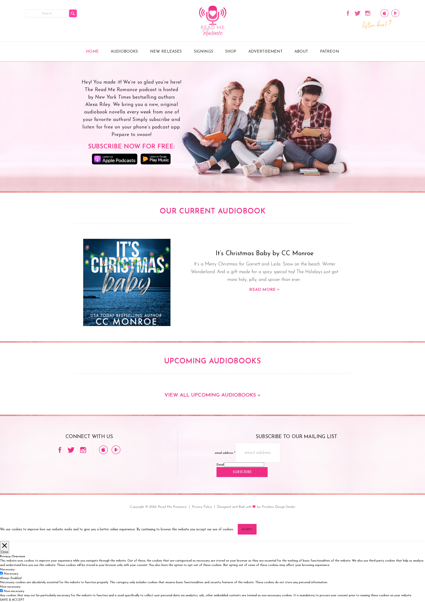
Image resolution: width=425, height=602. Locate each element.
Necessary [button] (7, 569)
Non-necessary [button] (10, 587)
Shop (230, 52)
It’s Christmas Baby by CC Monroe (265, 253)
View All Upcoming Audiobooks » (212, 395)
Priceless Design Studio (278, 507)
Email (220, 464)
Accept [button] (247, 529)
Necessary (11, 573)
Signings (203, 52)
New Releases (166, 52)
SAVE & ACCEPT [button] (12, 600)
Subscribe (242, 472)
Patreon (329, 52)
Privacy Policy (202, 507)
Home (92, 52)
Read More (264, 289)
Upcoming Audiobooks (212, 361)
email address (225, 453)
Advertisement (265, 52)
